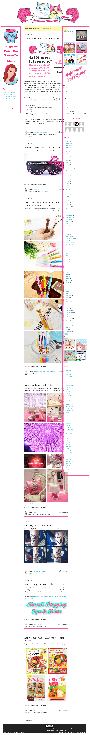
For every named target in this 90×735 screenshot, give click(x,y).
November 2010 (69, 431)
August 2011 (68, 412)
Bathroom (68, 154)
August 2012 (68, 387)
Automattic (83, 732)
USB (67, 329)
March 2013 (68, 372)
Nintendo (68, 276)
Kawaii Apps (69, 236)
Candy (67, 166)
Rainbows (68, 287)
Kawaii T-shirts (69, 249)
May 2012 (68, 393)
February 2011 (69, 425)
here (55, 151)
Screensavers (68, 295)
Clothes (67, 173)
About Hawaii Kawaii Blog (9, 92)
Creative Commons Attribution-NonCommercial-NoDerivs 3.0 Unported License (63, 729)
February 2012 (69, 400)
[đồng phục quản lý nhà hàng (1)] (81, 126)
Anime (67, 147)
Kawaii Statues (69, 246)
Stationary (52, 371)
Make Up (68, 261)
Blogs (35, 624)
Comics (67, 175)
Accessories (36, 189)
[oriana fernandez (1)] (81, 131)
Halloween (68, 213)
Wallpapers (68, 331)
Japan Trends (30, 504)
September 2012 (69, 385)
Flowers (67, 198)
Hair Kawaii (68, 211)
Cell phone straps (69, 168)
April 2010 (68, 446)
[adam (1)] (72, 131)
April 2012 (68, 395)
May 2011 (68, 419)
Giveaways (36, 132)
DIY (67, 187)
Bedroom (68, 156)
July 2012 (68, 389)
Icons (67, 223)
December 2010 (69, 429)
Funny (67, 200)
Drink (67, 189)
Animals (68, 143)
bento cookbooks (56, 644)
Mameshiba (36, 371)
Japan (67, 232)
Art (66, 149)
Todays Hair (68, 310)
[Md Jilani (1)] (67, 131)
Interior (67, 225)
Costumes (68, 179)
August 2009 (68, 463)
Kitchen (67, 255)
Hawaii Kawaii (69, 215)
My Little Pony (37, 571)
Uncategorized (43, 132)
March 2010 (68, 448)
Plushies (68, 282)
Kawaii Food (68, 244)
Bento (35, 710)
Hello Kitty (36, 512)
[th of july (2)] (72, 126)
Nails (67, 272)
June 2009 (68, 467)
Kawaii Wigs (68, 251)
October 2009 (69, 459)
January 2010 (69, 452)
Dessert (67, 185)
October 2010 (69, 433)
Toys (67, 316)
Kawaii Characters (70, 242)
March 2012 (68, 397)
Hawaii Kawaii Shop (70, 217)
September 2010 (69, 436)
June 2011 (68, 417)
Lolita (67, 259)
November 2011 (69, 406)
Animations (68, 145)
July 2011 (68, 414)
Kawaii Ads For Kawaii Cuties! (10, 98)
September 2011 (69, 410)
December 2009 (69, 455)
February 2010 (69, 450)
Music (67, 268)
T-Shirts (67, 306)
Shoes (67, 297)
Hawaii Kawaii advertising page (47, 116)
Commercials (68, 177)
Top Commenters (69, 312)
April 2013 (68, 370)
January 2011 (69, 427)
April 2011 (68, 421)
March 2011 (68, 423)
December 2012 (69, 378)
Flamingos (68, 196)
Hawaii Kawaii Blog (8, 732)
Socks (67, 299)
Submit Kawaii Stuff (8, 103)
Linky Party (68, 257)
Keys (67, 253)
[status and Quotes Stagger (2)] (76, 126)
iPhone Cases (69, 230)
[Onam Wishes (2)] (67, 126)
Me (66, 266)
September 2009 (69, 461)
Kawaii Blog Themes (70, 238)
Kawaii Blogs (69, 240)
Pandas (67, 278)
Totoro (67, 314)
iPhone (67, 227)
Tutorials (68, 320)
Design (67, 183)
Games (67, 204)
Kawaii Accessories (45, 191)
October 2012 (69, 383)
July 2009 (68, 465)
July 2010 (68, 440)
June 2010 (68, 442)
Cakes (67, 164)
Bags (67, 151)
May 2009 (68, 469)
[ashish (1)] (76, 131)
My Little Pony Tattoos (38, 573)
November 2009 (69, 457)
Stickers (67, 304)
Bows (67, 162)
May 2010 (68, 444)
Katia (58, 529)
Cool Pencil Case (59, 208)
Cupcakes (68, 181)
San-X (47, 371)
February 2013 (69, 374)
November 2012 (69, 381)
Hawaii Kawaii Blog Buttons (10, 96)
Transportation (69, 318)
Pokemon (68, 285)
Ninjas (67, 274)
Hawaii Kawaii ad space (55, 114)
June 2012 (68, 391)
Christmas (68, 170)
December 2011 (69, 404)
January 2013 (69, 376)
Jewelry (42, 512)
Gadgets (67, 202)
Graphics (68, 208)
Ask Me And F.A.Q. (8, 94)
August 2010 (68, 438)
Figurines (68, 194)
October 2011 (69, 408)
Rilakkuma (42, 371)
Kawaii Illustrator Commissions (10, 101)
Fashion (67, 192)
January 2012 (69, 402)
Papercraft (68, 280)
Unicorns (68, 327)
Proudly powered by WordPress (65, 732)
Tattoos (43, 571)
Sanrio (67, 293)
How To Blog (40, 624)
